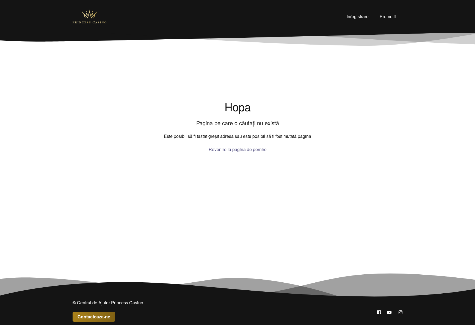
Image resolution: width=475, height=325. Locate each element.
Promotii (388, 16)
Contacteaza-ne (94, 316)
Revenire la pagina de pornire (238, 149)
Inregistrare (358, 16)
